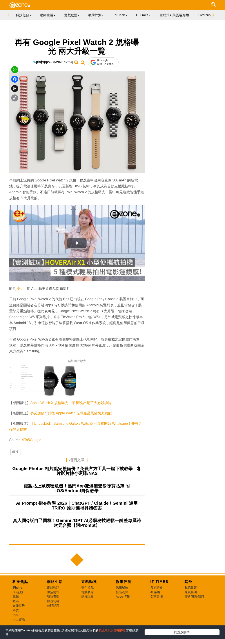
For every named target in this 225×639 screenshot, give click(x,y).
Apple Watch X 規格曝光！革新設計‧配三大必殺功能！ (72, 403)
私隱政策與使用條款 (112, 630)
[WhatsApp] (14, 69)
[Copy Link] (14, 97)
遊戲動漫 (89, 582)
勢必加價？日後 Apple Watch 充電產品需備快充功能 (71, 413)
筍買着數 (53, 596)
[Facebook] (14, 79)
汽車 (16, 615)
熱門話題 (53, 605)
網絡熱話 (53, 587)
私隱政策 (191, 587)
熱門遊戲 (87, 587)
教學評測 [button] (95, 15)
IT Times (159, 582)
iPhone (17, 587)
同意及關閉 (182, 632)
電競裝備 (87, 592)
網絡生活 (55, 582)
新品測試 (122, 592)
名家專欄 (156, 596)
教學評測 (124, 582)
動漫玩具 (87, 596)
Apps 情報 (123, 596)
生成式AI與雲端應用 (174, 15)
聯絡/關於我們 (194, 596)
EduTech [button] (118, 15)
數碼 (16, 601)
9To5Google (31, 440)
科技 (15, 452)
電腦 (16, 596)
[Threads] (14, 88)
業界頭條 (156, 587)
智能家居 (19, 605)
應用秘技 (122, 587)
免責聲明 (191, 592)
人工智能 (19, 619)
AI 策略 (155, 592)
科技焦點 (20, 582)
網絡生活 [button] (46, 15)
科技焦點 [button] (22, 15)
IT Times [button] (142, 15)
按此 (19, 289)
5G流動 (18, 592)
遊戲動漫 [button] (70, 15)
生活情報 (53, 592)
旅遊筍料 (53, 601)
